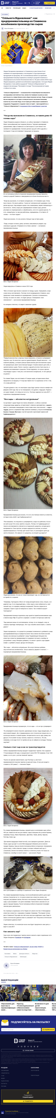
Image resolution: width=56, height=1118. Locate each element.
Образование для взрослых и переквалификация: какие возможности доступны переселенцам (8, 1007)
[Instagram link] (25, 1046)
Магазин (48, 8)
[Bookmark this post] (54, 14)
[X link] (31, 1046)
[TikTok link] (37, 1046)
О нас (2, 1075)
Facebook (18, 937)
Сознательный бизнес (36, 8)
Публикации (16, 8)
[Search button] (29, 3)
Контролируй (35, 1070)
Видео (24, 8)
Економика (5, 14)
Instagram (27, 937)
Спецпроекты (5, 1073)
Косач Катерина (9, 28)
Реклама (3, 1086)
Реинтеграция (35, 1075)
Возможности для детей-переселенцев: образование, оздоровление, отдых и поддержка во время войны (42, 1007)
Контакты (4, 1083)
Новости (8, 8)
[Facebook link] (18, 1046)
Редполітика (5, 1081)
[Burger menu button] (2, 8)
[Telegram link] (28, 1046)
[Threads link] (34, 1046)
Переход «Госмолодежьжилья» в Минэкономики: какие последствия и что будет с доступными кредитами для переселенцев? (25, 1007)
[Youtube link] (21, 1046)
